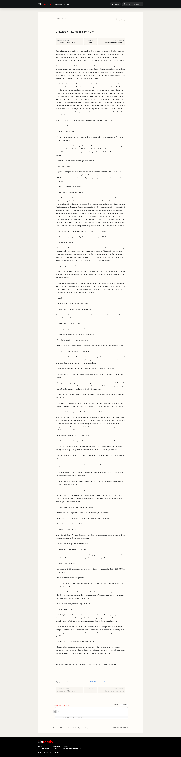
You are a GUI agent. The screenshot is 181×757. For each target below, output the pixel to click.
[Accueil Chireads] (44, 4)
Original (66, 4)
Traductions (58, 4)
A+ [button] (118, 19)
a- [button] (123, 19)
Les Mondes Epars (61, 19)
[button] (115, 4)
